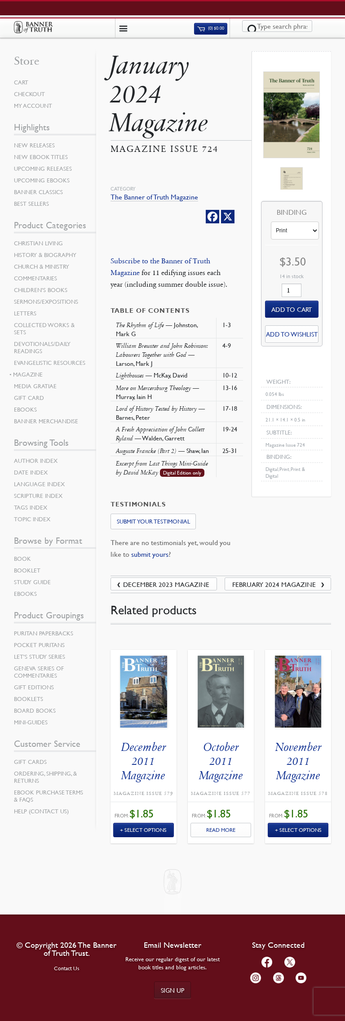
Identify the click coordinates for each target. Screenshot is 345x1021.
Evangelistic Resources (49, 362)
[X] (227, 216)
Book (22, 558)
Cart (21, 82)
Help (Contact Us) (41, 811)
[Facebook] (212, 216)
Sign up (172, 990)
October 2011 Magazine (221, 761)
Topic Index (32, 519)
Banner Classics (38, 191)
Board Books (35, 710)
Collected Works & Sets (44, 328)
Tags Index (30, 507)
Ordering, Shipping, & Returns (45, 777)
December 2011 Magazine (143, 761)
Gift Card (29, 397)
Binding (292, 213)
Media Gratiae (35, 386)
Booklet (27, 570)
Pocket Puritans (39, 644)
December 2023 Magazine (166, 584)
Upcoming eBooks (42, 180)
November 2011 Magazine (298, 761)
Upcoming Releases (43, 168)
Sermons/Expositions (46, 301)
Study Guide (32, 582)
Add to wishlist (292, 334)
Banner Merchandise (46, 421)
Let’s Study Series (39, 656)
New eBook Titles (41, 156)
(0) (215, 28)
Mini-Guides (31, 722)
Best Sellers (31, 203)
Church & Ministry (41, 266)
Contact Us (67, 968)
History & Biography (45, 254)
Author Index (36, 460)
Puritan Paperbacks (43, 633)
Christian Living (38, 243)
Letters (25, 313)
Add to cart (291, 309)
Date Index (31, 472)
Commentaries (35, 278)
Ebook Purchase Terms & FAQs (48, 796)
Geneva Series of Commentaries (39, 672)
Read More (220, 829)
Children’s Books (40, 289)
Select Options (145, 829)
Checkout (29, 94)
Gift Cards (30, 761)
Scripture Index (38, 495)
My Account (33, 105)
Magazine (28, 374)
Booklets (28, 698)
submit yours (149, 554)
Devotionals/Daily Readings (42, 347)
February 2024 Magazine (274, 584)
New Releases (34, 145)
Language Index (39, 484)
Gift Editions (34, 687)
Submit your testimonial (153, 521)
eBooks (25, 409)
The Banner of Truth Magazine (154, 197)
